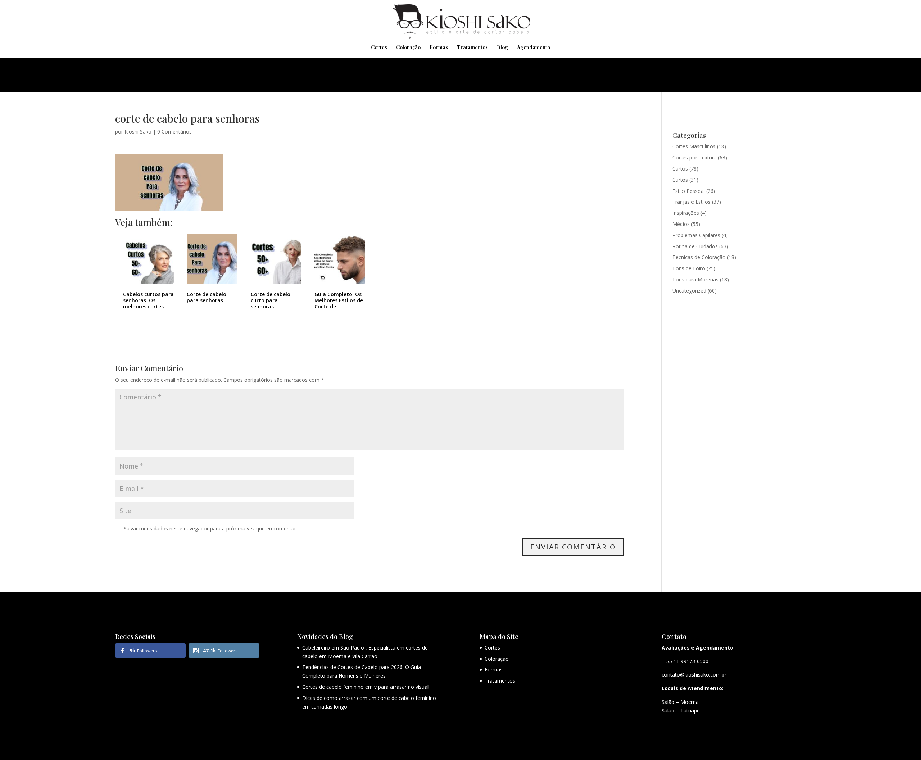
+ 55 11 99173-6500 (685, 661)
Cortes (379, 48)
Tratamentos (472, 48)
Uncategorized (689, 290)
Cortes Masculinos (694, 146)
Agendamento (533, 48)
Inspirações (685, 212)
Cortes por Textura (694, 157)
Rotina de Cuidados (695, 246)
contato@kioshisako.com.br (694, 674)
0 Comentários (174, 131)
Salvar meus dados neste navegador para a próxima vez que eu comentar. (210, 528)
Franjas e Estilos (691, 201)
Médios (681, 224)
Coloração (408, 48)
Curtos (680, 168)
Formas (439, 48)
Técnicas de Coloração (699, 257)
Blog (502, 48)
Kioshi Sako (137, 131)
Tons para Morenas (695, 279)
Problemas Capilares (696, 235)
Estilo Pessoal (688, 190)
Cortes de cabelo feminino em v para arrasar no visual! (366, 686)
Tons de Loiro (688, 268)
